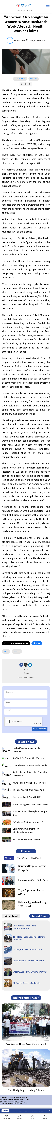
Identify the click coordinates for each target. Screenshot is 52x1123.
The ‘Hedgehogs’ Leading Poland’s (26, 1090)
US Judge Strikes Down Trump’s (27, 949)
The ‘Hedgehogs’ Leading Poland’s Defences (29, 938)
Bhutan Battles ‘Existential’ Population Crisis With (30, 774)
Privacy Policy (23, 1103)
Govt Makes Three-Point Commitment (26, 1044)
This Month (36, 858)
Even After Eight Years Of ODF (27, 797)
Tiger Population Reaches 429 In (31, 892)
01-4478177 (20, 1101)
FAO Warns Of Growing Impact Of (28, 822)
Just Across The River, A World (27, 840)
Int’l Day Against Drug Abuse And (28, 790)
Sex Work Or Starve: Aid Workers (28, 758)
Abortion (16, 651)
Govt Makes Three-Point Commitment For (24, 927)
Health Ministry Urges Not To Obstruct (26, 750)
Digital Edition (20, 78)
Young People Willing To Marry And (29, 783)
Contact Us (12, 1103)
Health (6, 651)
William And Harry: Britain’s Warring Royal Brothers (28, 1111)
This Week (22, 858)
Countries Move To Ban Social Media (30, 765)
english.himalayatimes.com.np (18, 1099)
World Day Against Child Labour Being (30, 805)
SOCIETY (33, 78)
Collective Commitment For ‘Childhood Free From (26, 831)
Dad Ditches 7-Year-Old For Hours (28, 961)
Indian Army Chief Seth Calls (33, 880)
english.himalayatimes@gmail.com (16, 1097)
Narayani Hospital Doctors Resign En (32, 868)
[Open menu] (47, 6)
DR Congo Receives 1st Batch (26, 983)
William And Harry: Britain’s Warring (29, 972)
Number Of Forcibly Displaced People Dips (30, 813)
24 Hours (9, 858)
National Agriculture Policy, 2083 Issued (32, 904)
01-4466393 (10, 1101)
